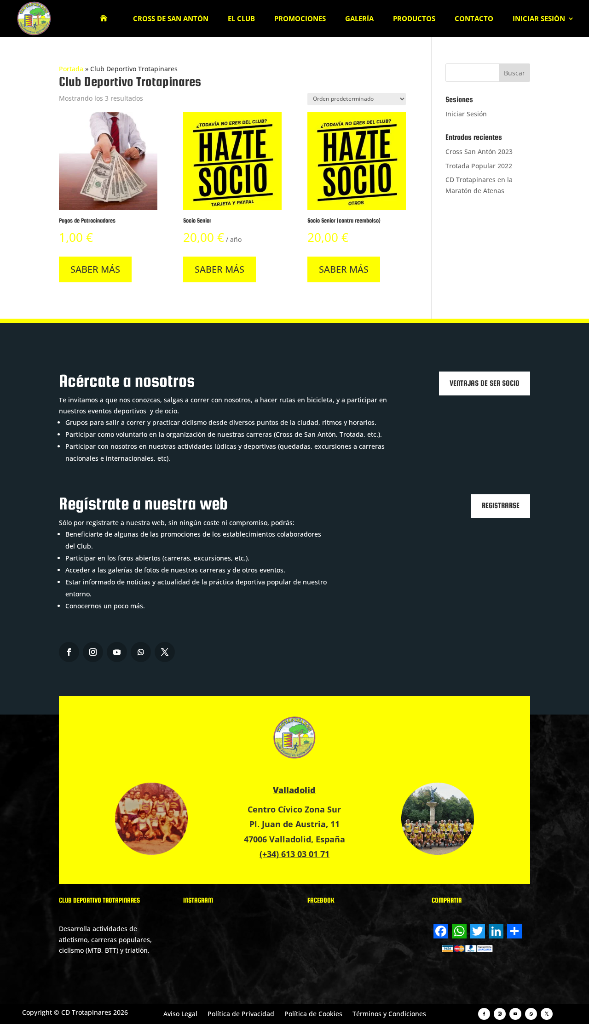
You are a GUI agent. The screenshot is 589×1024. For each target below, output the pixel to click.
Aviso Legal (180, 1013)
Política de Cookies (313, 1013)
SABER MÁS (95, 269)
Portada (71, 68)
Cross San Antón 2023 (479, 151)
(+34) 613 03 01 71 (294, 853)
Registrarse (501, 505)
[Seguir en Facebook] (69, 652)
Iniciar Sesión (539, 19)
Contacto (474, 19)
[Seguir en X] (165, 652)
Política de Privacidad (241, 1013)
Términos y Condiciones (389, 1013)
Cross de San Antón (170, 19)
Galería (359, 19)
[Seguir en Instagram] (93, 652)
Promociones (300, 19)
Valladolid (294, 789)
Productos (414, 19)
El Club (241, 19)
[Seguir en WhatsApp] (141, 652)
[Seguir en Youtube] (117, 652)
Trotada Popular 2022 (478, 165)
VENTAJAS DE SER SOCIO (485, 383)
